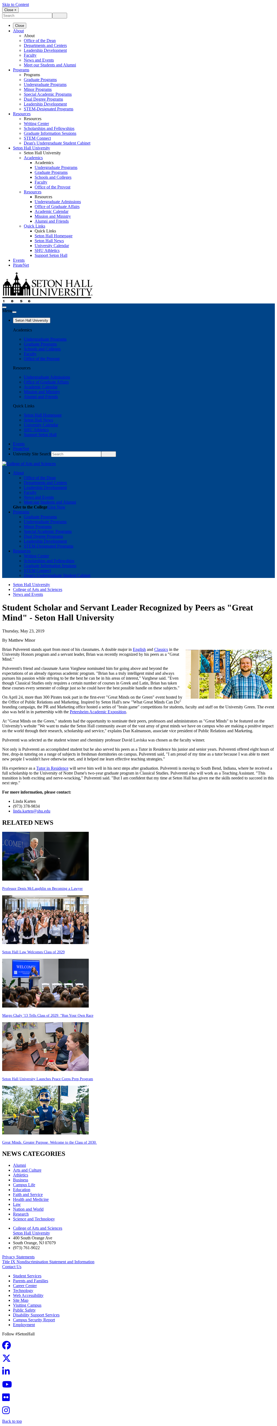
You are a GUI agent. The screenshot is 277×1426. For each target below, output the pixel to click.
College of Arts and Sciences (37, 589)
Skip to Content (15, 4)
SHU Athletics (47, 250)
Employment (24, 1324)
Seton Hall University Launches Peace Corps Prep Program (47, 1079)
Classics (161, 649)
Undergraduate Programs (45, 84)
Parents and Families (30, 1280)
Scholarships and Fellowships (49, 128)
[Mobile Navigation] (14, 312)
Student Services (27, 1276)
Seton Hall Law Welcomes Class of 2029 (33, 952)
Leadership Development (45, 50)
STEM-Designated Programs (48, 109)
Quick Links (34, 226)
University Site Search (32, 454)
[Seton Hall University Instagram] (7, 1412)
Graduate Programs (40, 79)
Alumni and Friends (52, 221)
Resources (22, 113)
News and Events (39, 60)
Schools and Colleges (53, 177)
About (18, 30)
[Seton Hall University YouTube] (8, 1386)
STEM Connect (37, 138)
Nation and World (28, 1209)
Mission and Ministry (53, 216)
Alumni (19, 1165)
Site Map (20, 1300)
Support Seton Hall (51, 255)
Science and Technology (34, 1219)
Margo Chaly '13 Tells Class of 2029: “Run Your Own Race (47, 1015)
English (139, 649)
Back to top (12, 1421)
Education (21, 1189)
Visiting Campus (27, 1305)
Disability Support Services (36, 1315)
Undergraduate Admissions (58, 201)
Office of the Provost (52, 187)
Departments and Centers (45, 45)
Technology (23, 1290)
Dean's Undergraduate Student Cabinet (57, 143)
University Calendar (52, 245)
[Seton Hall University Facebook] (8, 1347)
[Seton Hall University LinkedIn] (7, 1373)
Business (20, 1180)
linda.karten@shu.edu (31, 811)
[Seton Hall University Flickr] (7, 1399)
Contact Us (11, 1266)
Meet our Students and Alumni (50, 65)
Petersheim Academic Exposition (98, 711)
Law (17, 1204)
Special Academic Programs (48, 94)
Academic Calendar (51, 211)
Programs (21, 70)
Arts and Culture (27, 1170)
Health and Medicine (31, 1199)
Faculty (30, 55)
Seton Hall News (49, 240)
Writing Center (36, 123)
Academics (33, 157)
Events (19, 260)
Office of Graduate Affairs (57, 206)
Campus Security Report (34, 1320)
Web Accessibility (28, 1295)
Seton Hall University (31, 148)
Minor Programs (38, 89)
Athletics (20, 1175)
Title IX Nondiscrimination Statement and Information (48, 1261)
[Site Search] (4, 307)
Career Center (25, 1285)
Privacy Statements (18, 1257)
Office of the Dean (40, 40)
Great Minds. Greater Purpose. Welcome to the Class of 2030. (49, 1142)
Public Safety (24, 1310)
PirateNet (21, 265)
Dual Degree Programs (43, 99)
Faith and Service (28, 1194)
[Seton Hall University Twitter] (8, 1360)
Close (19, 26)
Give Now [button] (56, 507)
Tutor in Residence (52, 768)
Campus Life (24, 1184)
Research (21, 1214)
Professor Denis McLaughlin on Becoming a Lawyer (42, 889)
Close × (10, 10)
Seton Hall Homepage (53, 236)
